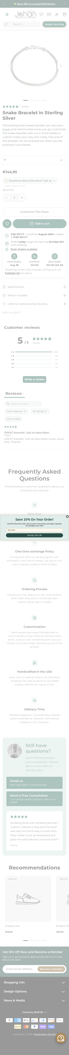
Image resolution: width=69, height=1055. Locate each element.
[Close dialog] (67, 516)
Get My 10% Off (34, 535)
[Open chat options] (61, 1038)
